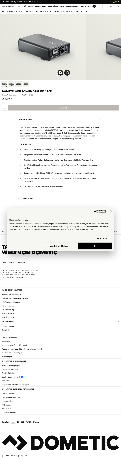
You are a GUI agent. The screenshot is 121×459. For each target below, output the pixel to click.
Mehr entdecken (8, 322)
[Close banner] (111, 211)
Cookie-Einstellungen (10, 377)
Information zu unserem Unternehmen (18, 389)
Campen (83, 6)
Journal (4, 334)
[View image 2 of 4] (11, 84)
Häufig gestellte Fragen (11, 302)
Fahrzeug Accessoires (69, 6)
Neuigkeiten (14, 409)
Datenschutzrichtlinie (10, 369)
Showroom (6, 341)
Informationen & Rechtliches (14, 361)
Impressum (6, 381)
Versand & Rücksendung (11, 313)
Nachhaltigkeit (7, 401)
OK (95, 246)
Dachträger (53, 6)
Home (3, 11)
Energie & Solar (15, 11)
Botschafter (6, 330)
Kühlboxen (28, 6)
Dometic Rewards (8, 326)
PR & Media (13, 405)
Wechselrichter (82, 11)
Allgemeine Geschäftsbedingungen (15, 384)
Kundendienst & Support (12, 290)
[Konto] (111, 6)
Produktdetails (25, 119)
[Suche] (99, 6)
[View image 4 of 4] (26, 84)
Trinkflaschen (40, 6)
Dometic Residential (17, 337)
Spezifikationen (25, 198)
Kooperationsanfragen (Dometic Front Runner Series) (22, 349)
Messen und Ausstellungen (12, 353)
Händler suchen (8, 306)
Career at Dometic (16, 412)
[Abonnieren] (116, 262)
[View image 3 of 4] (18, 84)
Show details (102, 238)
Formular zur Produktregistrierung (15, 298)
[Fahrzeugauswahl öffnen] (105, 6)
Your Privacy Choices (59, 246)
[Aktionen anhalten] (3, 1)
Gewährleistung (8, 310)
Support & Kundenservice (11, 294)
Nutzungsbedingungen (11, 366)
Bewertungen (7, 356)
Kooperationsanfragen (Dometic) (14, 345)
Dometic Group (15, 393)
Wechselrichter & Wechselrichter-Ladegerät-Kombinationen (49, 11)
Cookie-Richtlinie (8, 373)
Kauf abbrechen (8, 317)
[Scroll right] (94, 6)
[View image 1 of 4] (4, 84)
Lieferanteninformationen (11, 397)
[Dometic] (8, 6)
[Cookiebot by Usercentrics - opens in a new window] (95, 211)
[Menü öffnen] (19, 6)
